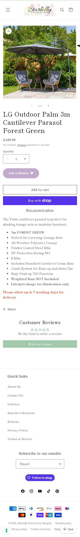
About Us (14, 386)
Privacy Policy (17, 430)
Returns (13, 421)
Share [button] (11, 309)
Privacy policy (19, 529)
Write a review (40, 344)
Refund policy (63, 523)
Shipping (21, 144)
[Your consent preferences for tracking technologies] (6, 530)
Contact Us (15, 395)
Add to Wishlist (19, 173)
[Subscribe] (59, 463)
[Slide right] (48, 106)
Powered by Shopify (40, 523)
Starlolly (23, 523)
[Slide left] (32, 106)
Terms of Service (19, 439)
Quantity (8, 151)
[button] (8, 9)
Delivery (13, 404)
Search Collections (21, 413)
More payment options (40, 210)
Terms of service (41, 529)
